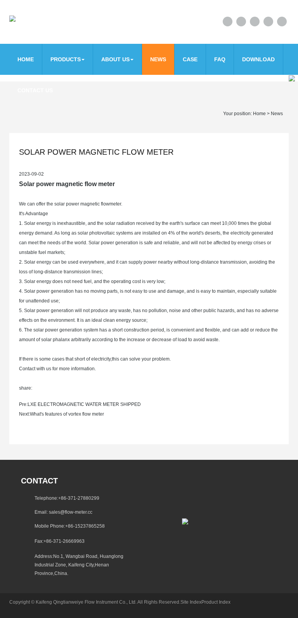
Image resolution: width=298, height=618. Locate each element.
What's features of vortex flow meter (67, 414)
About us (115, 59)
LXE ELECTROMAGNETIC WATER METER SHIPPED (84, 404)
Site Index (190, 602)
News (158, 59)
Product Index (215, 602)
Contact (39, 480)
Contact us (35, 90)
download (258, 59)
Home (25, 59)
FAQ (219, 59)
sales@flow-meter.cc (70, 512)
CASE (190, 59)
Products (65, 59)
